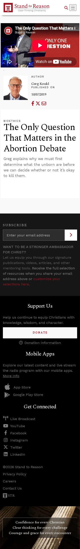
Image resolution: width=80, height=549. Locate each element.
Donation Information (42, 343)
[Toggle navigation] (72, 7)
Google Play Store (28, 394)
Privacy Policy (14, 474)
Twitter (16, 447)
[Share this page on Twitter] (39, 103)
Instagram (19, 440)
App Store (22, 387)
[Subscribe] (71, 235)
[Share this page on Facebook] (33, 103)
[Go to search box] (66, 7)
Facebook (18, 433)
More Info (11, 376)
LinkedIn (17, 454)
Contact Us (12, 488)
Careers (9, 481)
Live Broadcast (22, 419)
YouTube (17, 426)
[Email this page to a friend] (44, 103)
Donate (40, 333)
